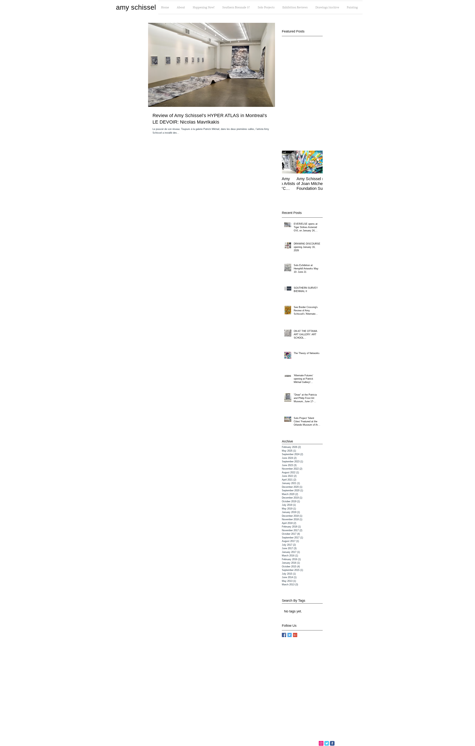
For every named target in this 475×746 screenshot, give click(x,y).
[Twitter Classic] (326, 743)
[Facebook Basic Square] (284, 635)
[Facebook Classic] (332, 743)
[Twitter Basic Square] (289, 635)
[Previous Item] (287, 162)
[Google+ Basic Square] (295, 635)
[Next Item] (316, 162)
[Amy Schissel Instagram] (321, 743)
